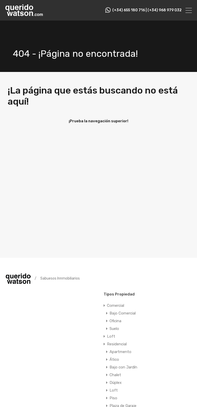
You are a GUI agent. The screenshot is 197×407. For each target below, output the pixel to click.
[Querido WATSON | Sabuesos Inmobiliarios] (24, 14)
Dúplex (116, 382)
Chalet (115, 375)
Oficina (115, 321)
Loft (111, 336)
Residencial (117, 344)
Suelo (114, 328)
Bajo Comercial (123, 313)
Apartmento (120, 351)
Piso (113, 398)
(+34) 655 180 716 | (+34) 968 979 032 (147, 10)
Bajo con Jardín (123, 367)
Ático (114, 359)
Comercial (115, 305)
